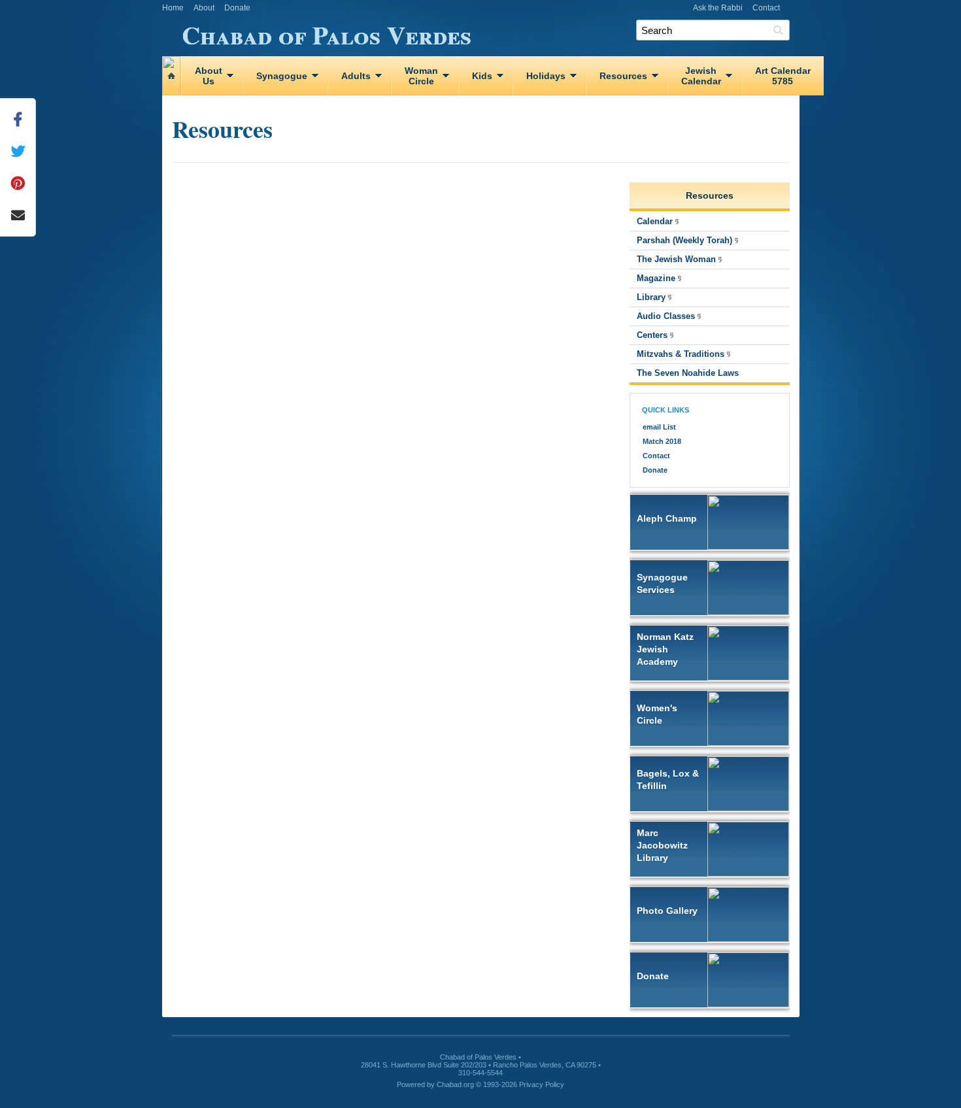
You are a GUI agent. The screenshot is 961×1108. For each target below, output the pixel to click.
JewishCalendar (701, 75)
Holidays (545, 76)
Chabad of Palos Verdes (326, 33)
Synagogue (281, 76)
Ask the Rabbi (718, 7)
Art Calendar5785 (783, 75)
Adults (356, 76)
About (204, 7)
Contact (766, 7)
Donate (237, 7)
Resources (623, 76)
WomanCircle (421, 75)
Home (173, 7)
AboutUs (208, 75)
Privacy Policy (541, 1084)
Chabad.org (455, 1084)
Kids (482, 76)
